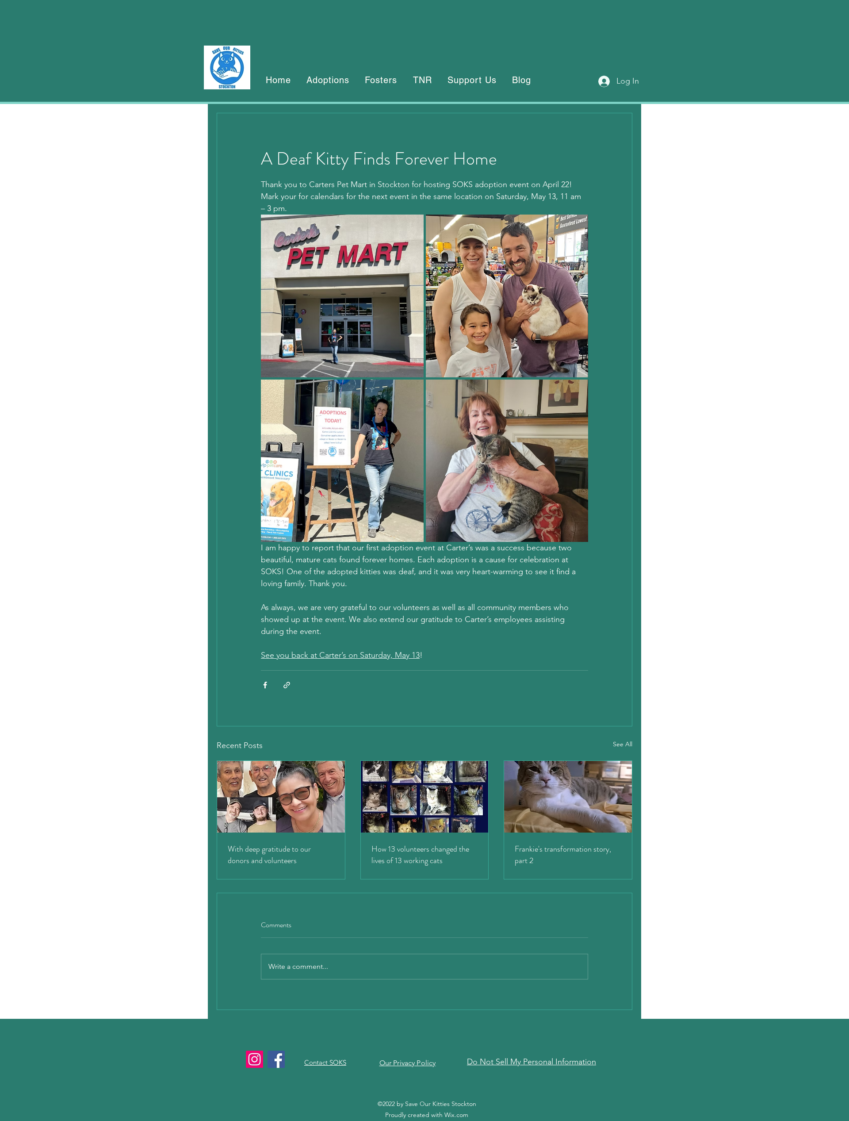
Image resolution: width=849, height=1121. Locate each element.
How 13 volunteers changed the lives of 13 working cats (420, 854)
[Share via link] (287, 685)
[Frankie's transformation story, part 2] (568, 797)
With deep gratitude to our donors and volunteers (269, 854)
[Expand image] (342, 296)
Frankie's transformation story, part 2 (563, 854)
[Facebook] (276, 1059)
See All (622, 744)
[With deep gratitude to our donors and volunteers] (281, 797)
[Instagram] (254, 1059)
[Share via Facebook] (265, 685)
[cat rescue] (425, 797)
